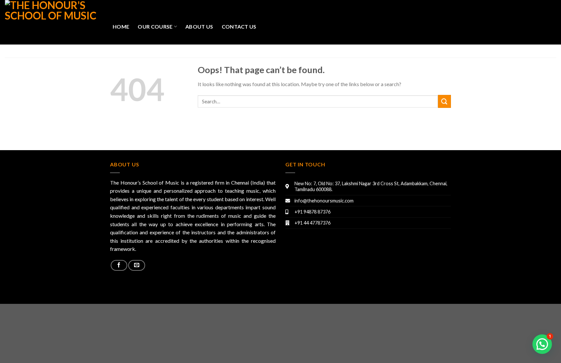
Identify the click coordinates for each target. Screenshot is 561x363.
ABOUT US (199, 26)
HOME (121, 26)
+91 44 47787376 (312, 223)
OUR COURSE (155, 26)
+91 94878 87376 (312, 211)
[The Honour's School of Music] (54, 22)
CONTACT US (239, 26)
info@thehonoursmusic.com (324, 200)
